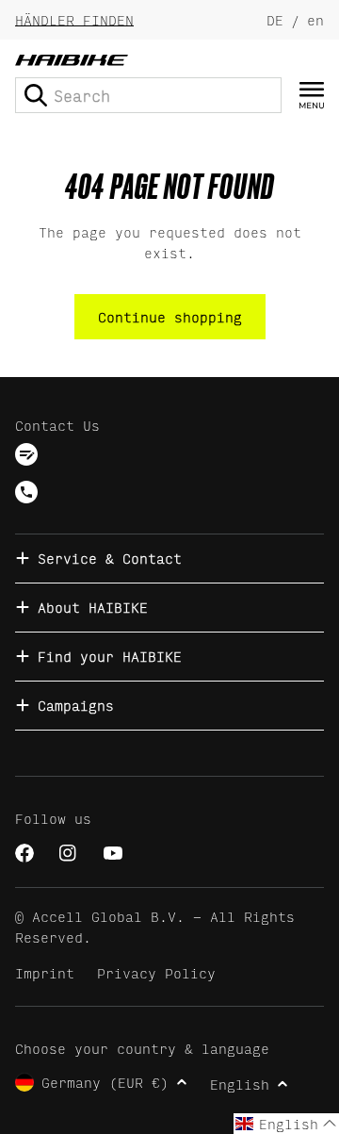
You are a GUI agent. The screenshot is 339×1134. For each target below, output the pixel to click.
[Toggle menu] (311, 95)
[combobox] (148, 95)
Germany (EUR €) (105, 1082)
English (239, 1084)
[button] (286, 1123)
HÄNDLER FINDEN (74, 19)
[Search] (35, 95)
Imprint (44, 972)
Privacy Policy (156, 972)
